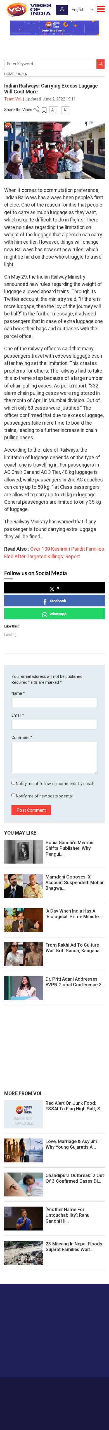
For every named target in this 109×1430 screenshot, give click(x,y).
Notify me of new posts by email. (45, 796)
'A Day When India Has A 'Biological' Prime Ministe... (74, 913)
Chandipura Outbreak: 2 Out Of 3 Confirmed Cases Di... (75, 1178)
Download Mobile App (54, 1415)
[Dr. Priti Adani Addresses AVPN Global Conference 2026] (23, 987)
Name (18, 693)
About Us (46, 1386)
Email (17, 715)
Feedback (87, 1386)
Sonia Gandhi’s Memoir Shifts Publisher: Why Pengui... (70, 848)
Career (29, 1386)
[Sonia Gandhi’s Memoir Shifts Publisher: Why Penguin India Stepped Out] (23, 851)
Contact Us (66, 1386)
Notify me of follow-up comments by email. (55, 783)
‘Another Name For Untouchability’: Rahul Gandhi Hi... (68, 1215)
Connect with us (32, 1362)
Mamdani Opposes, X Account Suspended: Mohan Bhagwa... (75, 882)
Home (9, 74)
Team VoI (13, 99)
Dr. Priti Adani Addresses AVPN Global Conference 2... (75, 981)
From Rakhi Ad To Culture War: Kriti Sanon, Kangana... (74, 947)
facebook (58, 600)
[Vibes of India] (27, 10)
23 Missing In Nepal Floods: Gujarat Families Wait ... (74, 1246)
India (22, 74)
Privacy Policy (46, 1391)
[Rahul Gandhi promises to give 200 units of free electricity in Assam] (23, 1114)
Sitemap (67, 1391)
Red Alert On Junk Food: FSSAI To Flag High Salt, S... (75, 1105)
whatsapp (58, 613)
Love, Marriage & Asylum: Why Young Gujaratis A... (72, 1144)
